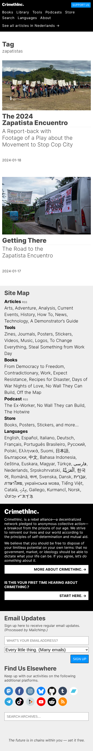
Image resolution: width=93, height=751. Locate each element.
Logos (41, 340)
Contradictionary (21, 373)
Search (8, 18)
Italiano (47, 437)
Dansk (65, 476)
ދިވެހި (23, 489)
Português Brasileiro (44, 444)
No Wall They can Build (60, 405)
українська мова (42, 483)
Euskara (29, 463)
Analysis (46, 308)
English (11, 437)
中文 (33, 457)
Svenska (47, 476)
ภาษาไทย (13, 483)
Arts (8, 308)
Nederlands (16, 470)
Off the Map (29, 392)
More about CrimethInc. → (60, 569)
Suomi (46, 450)
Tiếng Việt (71, 483)
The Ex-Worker (19, 405)
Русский (76, 444)
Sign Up (79, 659)
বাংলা (33, 476)
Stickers (63, 334)
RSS (24, 302)
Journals (26, 334)
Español (29, 437)
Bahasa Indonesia (57, 457)
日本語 (62, 450)
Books (7, 12)
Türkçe (64, 463)
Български (15, 457)
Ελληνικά (28, 450)
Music (27, 340)
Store (70, 12)
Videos (11, 340)
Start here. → (72, 596)
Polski (10, 450)
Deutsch (65, 437)
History (28, 314)
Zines (9, 334)
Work (45, 373)
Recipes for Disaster (49, 379)
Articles (12, 301)
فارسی (80, 463)
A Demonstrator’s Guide (54, 321)
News (61, 314)
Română (19, 476)
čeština (11, 463)
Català (10, 489)
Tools (37, 12)
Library (22, 12)
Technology (16, 321)
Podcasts (53, 12)
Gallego (37, 489)
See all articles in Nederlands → (31, 25)
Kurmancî (56, 489)
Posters (45, 334)
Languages (27, 18)
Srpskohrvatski (45, 470)
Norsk (74, 489)
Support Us (80, 4)
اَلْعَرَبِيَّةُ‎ (69, 470)
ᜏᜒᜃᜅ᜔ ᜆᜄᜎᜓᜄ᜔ (18, 496)
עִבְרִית (79, 476)
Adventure (25, 308)
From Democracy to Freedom (34, 366)
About (45, 18)
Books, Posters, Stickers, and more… (41, 424)
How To (45, 314)
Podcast (13, 398)
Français (12, 444)
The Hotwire (17, 411)
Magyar (47, 463)
